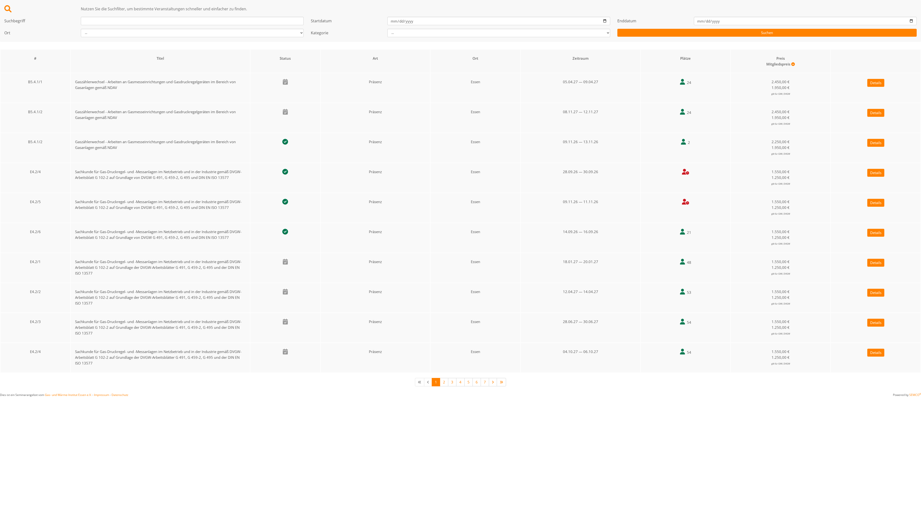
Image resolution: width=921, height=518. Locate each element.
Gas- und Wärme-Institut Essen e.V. (68, 395)
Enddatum (626, 21)
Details (875, 82)
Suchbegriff (14, 21)
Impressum (101, 395)
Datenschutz (120, 395)
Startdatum (321, 21)
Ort (7, 32)
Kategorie (319, 32)
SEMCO (915, 395)
